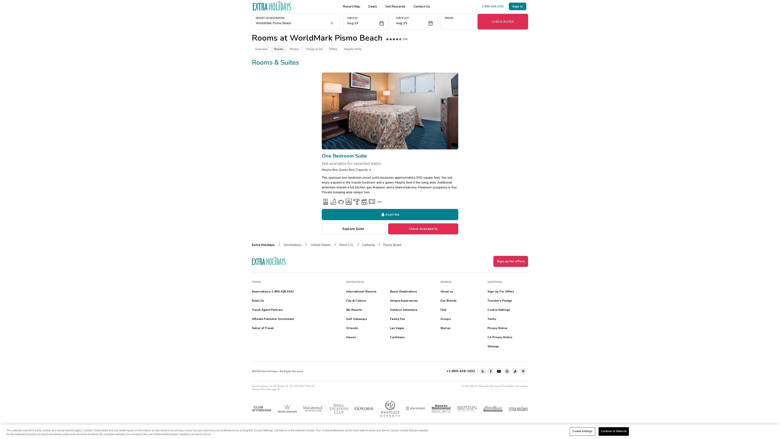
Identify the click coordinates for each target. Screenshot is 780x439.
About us (446, 291)
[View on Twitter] (482, 371)
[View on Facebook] (491, 371)
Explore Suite (353, 229)
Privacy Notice (497, 328)
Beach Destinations (403, 291)
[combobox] (292, 23)
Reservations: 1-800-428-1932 (273, 291)
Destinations (293, 245)
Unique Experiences (404, 301)
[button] (366, 21)
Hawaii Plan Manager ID (266, 389)
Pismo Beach (392, 245)
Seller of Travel (263, 328)
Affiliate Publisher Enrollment (273, 319)
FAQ (443, 310)
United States (321, 245)
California (368, 245)
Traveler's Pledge (500, 301)
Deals (372, 6)
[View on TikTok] (515, 371)
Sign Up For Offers (501, 291)
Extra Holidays (263, 245)
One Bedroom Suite (344, 156)
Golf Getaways (356, 319)
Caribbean (397, 337)
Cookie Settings (582, 431)
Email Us (258, 301)
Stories (445, 328)
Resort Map (351, 6)
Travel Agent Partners (267, 310)
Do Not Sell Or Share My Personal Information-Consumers (495, 386)
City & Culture (356, 301)
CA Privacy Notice (500, 337)
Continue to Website (614, 431)
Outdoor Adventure (403, 310)
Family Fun (397, 319)
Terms (492, 319)
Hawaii (351, 337)
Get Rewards (395, 6)
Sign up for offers (511, 261)
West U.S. (346, 245)
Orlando (352, 328)
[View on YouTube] (499, 371)
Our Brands (448, 301)
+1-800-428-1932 (461, 371)
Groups (445, 319)
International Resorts (361, 291)
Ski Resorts (354, 310)
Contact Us (422, 6)
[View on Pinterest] (523, 371)
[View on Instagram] (507, 371)
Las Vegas (397, 328)
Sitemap (493, 346)
